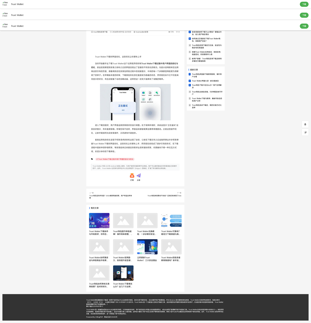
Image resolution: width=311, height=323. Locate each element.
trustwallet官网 (141, 32)
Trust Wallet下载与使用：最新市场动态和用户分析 (207, 99)
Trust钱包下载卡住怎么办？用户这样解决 (207, 86)
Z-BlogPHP (99, 317)
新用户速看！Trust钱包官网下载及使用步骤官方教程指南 (207, 59)
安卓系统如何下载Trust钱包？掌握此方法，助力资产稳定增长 (207, 33)
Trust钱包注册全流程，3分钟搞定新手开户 (207, 93)
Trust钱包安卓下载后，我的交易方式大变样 (207, 106)
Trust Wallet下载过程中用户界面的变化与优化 (115, 159)
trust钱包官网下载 (100, 32)
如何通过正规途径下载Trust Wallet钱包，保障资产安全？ (206, 39)
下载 (304, 4)
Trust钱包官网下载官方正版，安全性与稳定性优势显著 (207, 46)
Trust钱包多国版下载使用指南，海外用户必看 (207, 75)
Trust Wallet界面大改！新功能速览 (205, 81)
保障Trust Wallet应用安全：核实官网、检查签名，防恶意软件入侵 (207, 53)
